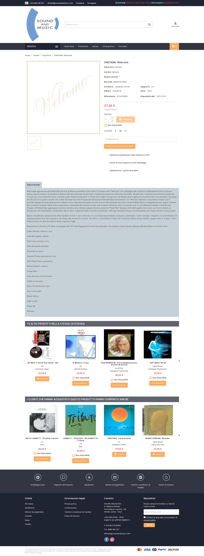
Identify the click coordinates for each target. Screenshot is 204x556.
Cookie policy (70, 508)
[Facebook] (106, 539)
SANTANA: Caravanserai (119, 438)
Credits (28, 524)
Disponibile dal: (148, 96)
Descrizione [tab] (33, 184)
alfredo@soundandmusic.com (60, 3)
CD (42, 366)
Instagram (91, 3)
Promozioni (83, 46)
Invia (149, 525)
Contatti (28, 516)
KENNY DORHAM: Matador (157, 438)
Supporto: (145, 87)
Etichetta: (109, 87)
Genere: (107, 91)
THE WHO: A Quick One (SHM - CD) (42, 363)
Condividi (115, 131)
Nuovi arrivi (69, 46)
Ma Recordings (80, 369)
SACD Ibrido (158, 366)
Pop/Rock (117, 91)
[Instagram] (112, 539)
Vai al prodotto (80, 383)
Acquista (125, 119)
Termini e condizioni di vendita (78, 512)
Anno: (143, 91)
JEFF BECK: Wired (157, 363)
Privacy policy (70, 504)
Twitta (120, 131)
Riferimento (109, 96)
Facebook (80, 3)
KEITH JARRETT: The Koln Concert (42, 438)
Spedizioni (29, 508)
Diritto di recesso (72, 516)
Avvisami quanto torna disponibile (119, 146)
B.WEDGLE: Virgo (81, 363)
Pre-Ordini (123, 46)
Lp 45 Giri (119, 368)
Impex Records (157, 445)
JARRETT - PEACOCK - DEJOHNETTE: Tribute (81, 439)
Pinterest (125, 131)
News (27, 520)
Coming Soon (108, 46)
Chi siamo (29, 504)
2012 (149, 91)
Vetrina (95, 46)
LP (153, 87)
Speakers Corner (122, 87)
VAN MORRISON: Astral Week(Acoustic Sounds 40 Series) (119, 364)
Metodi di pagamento (34, 512)
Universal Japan (42, 369)
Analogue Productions (119, 371)
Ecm (42, 445)
